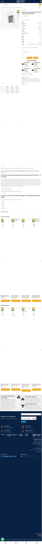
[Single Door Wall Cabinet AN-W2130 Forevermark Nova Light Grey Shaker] (26, 257)
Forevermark (24, 9)
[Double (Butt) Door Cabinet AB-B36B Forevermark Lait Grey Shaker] (36, 345)
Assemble (31, 78)
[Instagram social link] (26, 84)
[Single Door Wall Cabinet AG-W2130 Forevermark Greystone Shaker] (16, 257)
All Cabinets (6, 7)
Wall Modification (37, 81)
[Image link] (8, 456)
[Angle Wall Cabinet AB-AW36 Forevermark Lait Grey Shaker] (5, 345)
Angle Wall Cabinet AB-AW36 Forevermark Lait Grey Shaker (5, 385)
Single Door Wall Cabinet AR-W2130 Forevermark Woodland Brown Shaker (36, 296)
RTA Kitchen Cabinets (30, 397)
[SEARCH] (40, 4)
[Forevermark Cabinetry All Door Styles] (18, 396)
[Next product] (40, 7)
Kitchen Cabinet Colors (31, 404)
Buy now (35, 57)
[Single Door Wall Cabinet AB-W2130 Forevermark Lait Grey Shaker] (5, 257)
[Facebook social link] (24, 84)
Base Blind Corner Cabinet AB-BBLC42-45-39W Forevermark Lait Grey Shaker (26, 386)
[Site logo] (21, 1)
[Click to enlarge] (3, 83)
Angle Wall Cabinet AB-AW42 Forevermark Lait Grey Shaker (15, 385)
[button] (2, 47)
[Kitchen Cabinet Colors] (22, 406)
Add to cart (29, 57)
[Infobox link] (10, 427)
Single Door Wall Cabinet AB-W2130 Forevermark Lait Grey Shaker (5, 296)
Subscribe (24, 421)
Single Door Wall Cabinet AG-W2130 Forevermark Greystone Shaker (15, 296)
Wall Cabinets (11, 7)
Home (2, 7)
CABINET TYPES (35, 78)
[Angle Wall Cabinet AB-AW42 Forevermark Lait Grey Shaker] (16, 345)
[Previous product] (38, 7)
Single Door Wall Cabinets (18, 7)
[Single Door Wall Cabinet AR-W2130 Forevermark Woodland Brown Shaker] (36, 257)
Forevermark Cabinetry (23, 170)
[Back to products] (39, 7)
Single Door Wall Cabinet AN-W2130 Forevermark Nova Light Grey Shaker (26, 296)
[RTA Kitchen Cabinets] (22, 399)
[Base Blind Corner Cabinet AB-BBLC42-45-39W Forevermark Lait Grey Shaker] (26, 345)
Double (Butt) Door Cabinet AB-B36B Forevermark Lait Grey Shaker (36, 385)
